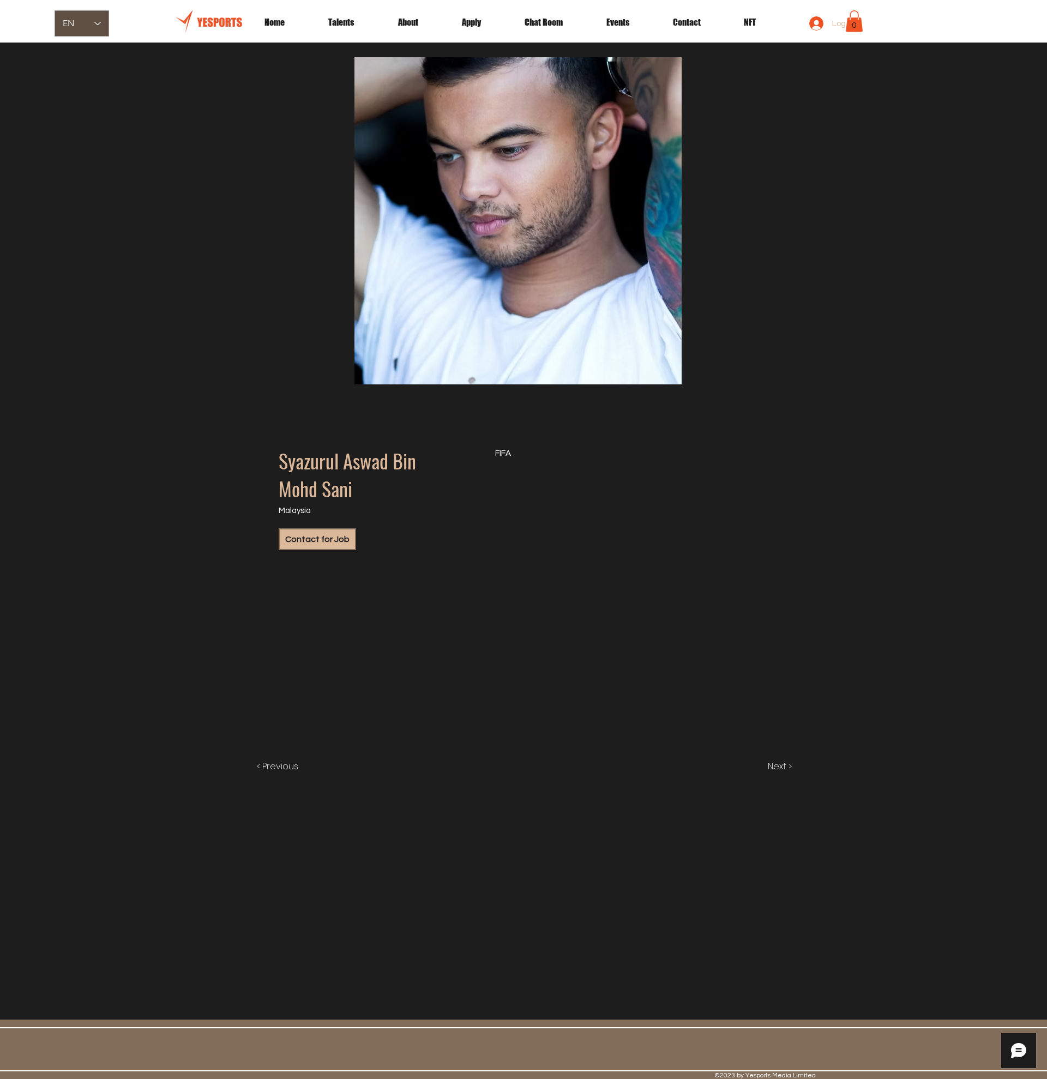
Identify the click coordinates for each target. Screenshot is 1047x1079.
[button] (631, 22)
